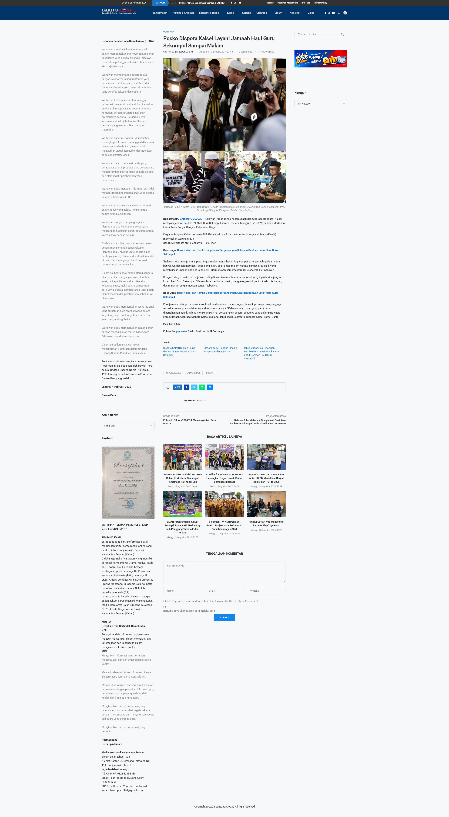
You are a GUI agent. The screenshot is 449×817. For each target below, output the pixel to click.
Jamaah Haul (193, 373)
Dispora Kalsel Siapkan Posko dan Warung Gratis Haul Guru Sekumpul (179, 351)
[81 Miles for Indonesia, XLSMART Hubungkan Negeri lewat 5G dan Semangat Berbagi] (224, 457)
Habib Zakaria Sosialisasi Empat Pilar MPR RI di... (201, 3)
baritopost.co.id (184, 51)
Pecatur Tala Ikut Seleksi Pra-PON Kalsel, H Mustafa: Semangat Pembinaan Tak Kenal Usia (182, 478)
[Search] (339, 13)
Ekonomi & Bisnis (209, 12)
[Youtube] (240, 3)
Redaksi (270, 3)
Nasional (295, 12)
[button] (172, 3)
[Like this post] (178, 387)
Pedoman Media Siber (287, 3)
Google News (180, 331)
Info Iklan (305, 3)
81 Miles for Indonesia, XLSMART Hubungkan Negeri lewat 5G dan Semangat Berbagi (224, 478)
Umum (278, 12)
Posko (209, 373)
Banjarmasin (159, 12)
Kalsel (230, 12)
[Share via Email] (210, 387)
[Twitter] (235, 3)
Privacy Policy (320, 3)
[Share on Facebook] (186, 387)
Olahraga (261, 12)
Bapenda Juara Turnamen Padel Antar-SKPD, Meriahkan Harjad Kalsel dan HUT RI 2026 (266, 478)
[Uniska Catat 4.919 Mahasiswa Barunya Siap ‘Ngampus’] (266, 504)
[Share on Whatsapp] (202, 387)
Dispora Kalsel (173, 373)
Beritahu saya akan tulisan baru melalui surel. (189, 610)
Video (311, 12)
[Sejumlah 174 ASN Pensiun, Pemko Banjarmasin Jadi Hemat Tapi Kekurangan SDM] (224, 504)
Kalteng (246, 12)
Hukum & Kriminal (183, 12)
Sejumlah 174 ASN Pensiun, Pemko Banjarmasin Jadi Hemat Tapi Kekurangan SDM (224, 525)
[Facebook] (231, 3)
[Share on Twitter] (194, 387)
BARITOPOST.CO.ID (191, 218)
